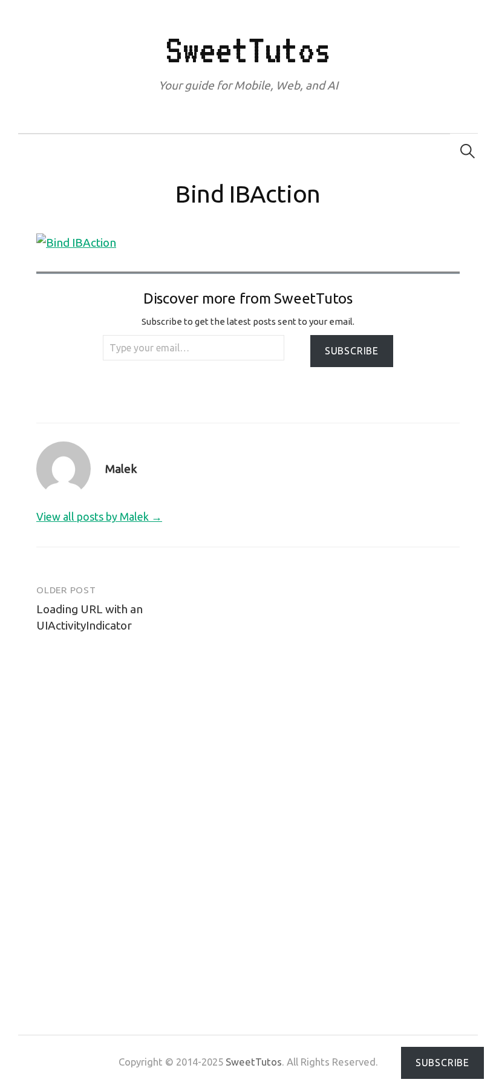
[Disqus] (248, 812)
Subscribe (352, 350)
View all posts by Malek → (99, 516)
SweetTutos (247, 49)
